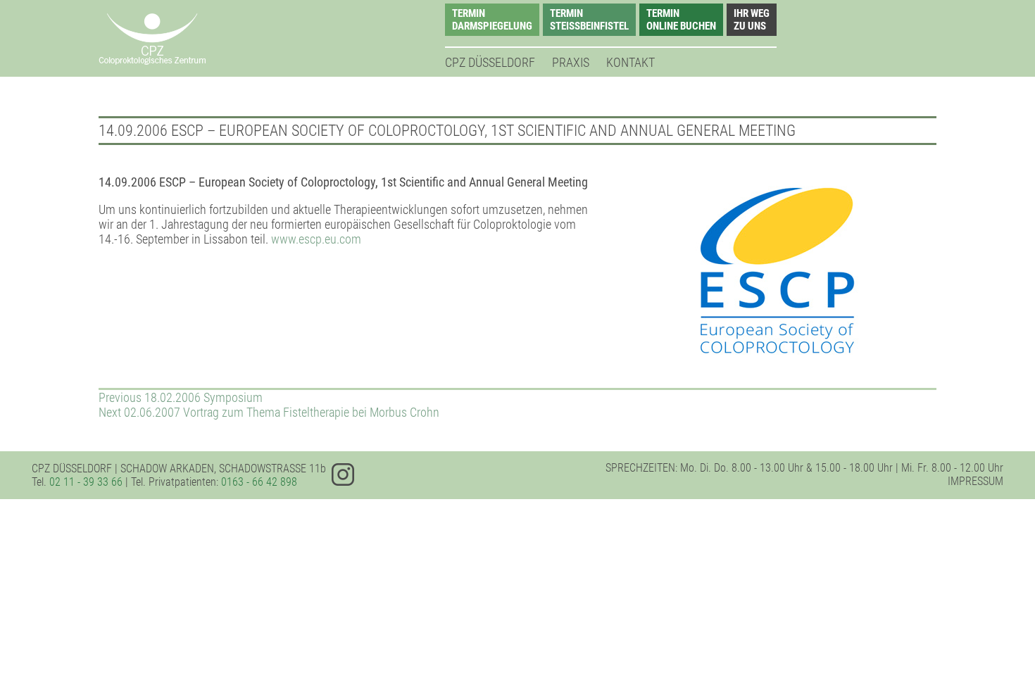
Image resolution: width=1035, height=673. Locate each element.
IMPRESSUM (975, 481)
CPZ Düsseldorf (490, 62)
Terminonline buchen (681, 19)
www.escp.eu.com (316, 239)
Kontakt (630, 62)
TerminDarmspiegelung (492, 19)
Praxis (570, 62)
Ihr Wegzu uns (752, 19)
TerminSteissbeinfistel (589, 19)
